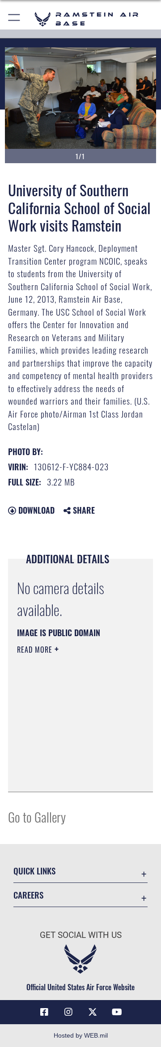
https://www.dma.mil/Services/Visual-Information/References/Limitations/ (71, 775)
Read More (36, 649)
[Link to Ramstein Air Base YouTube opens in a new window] (116, 1012)
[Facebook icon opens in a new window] (44, 1012)
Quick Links (34, 870)
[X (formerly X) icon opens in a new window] (92, 1012)
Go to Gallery (37, 816)
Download (35, 510)
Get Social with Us (81, 935)
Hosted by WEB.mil (81, 1035)
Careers (28, 894)
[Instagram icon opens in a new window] (68, 1012)
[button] (14, 19)
